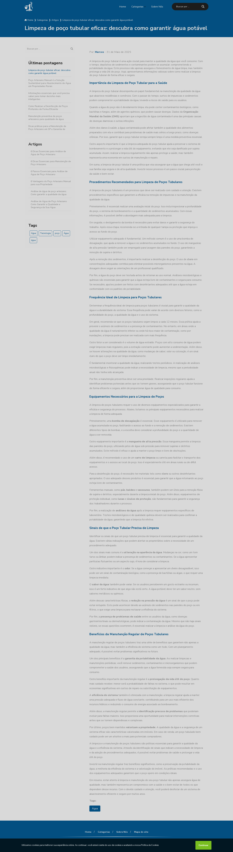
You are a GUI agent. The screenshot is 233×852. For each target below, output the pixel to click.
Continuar (203, 845)
